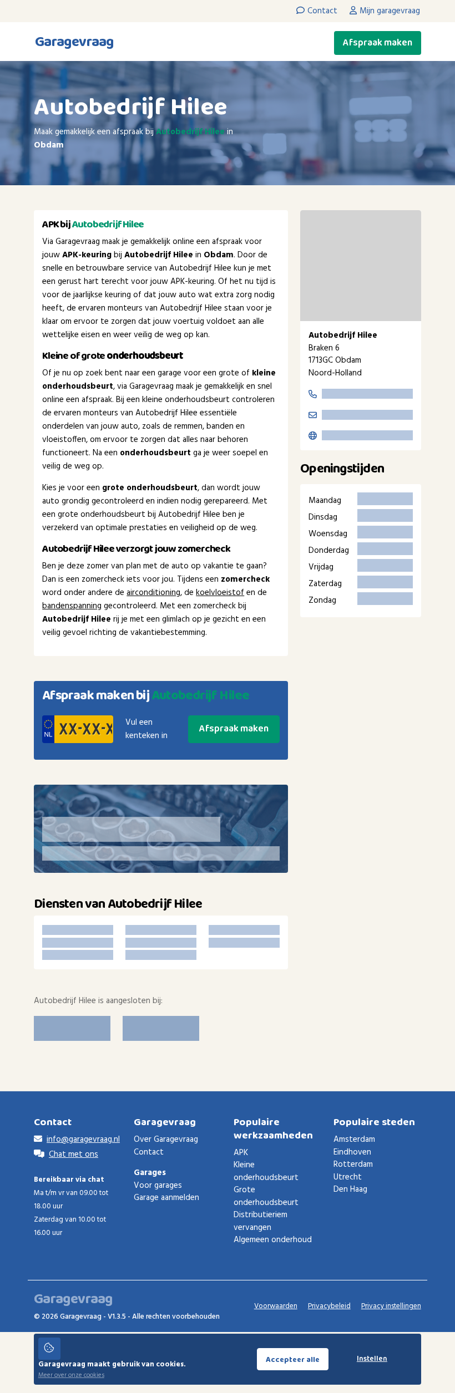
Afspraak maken (377, 42)
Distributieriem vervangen (260, 1221)
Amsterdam (354, 1139)
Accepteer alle (293, 1360)
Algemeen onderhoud (273, 1240)
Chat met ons (73, 1154)
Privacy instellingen (391, 1306)
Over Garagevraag (166, 1139)
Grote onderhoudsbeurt (266, 1196)
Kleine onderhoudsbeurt (266, 1171)
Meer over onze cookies (71, 1375)
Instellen (372, 1359)
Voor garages (158, 1185)
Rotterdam (353, 1164)
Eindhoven (352, 1152)
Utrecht (347, 1177)
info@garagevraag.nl (83, 1139)
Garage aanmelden (166, 1197)
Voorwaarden (275, 1306)
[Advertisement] (360, 697)
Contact (149, 1152)
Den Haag (350, 1189)
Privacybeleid (329, 1306)
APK (241, 1153)
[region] (360, 265)
